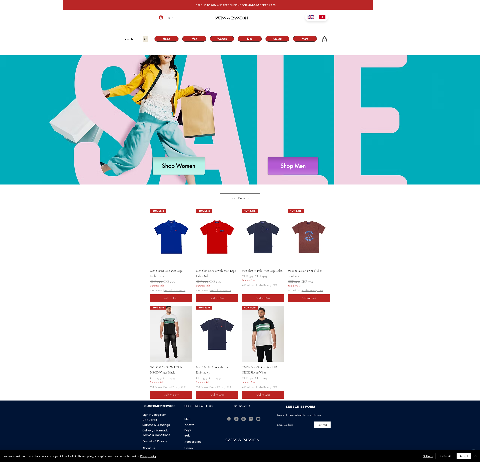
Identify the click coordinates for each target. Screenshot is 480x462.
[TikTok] (251, 419)
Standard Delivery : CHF (174, 290)
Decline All (445, 456)
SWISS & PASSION (243, 440)
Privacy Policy (148, 456)
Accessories (193, 442)
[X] (236, 419)
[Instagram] (243, 419)
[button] (324, 39)
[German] (322, 17)
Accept (464, 456)
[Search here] (145, 39)
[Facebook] (229, 419)
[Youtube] (258, 419)
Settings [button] (428, 456)
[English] (310, 17)
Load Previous (240, 198)
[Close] (475, 456)
